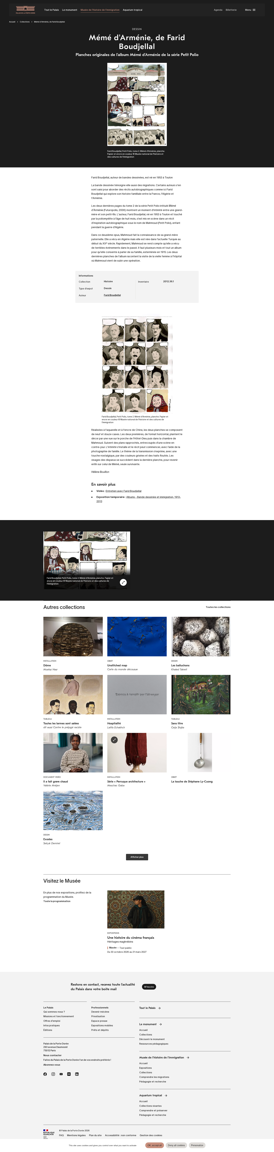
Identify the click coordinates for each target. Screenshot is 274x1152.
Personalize (197, 1145)
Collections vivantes (150, 1106)
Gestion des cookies (151, 1135)
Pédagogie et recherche (152, 1081)
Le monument (69, 10)
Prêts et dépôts (100, 1030)
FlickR (69, 1074)
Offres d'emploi (51, 1021)
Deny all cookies (176, 1145)
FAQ (61, 1135)
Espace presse (99, 1021)
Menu (248, 10)
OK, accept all (155, 1145)
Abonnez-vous (51, 1064)
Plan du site (95, 1135)
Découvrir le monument (152, 1039)
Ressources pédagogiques (153, 1043)
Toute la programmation (56, 901)
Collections (25, 22)
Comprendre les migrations (154, 1077)
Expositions (145, 1068)
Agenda (218, 10)
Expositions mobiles (102, 1025)
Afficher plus (137, 857)
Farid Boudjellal (112, 295)
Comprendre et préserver (153, 1110)
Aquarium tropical (132, 10)
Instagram (53, 1074)
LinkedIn (77, 1074)
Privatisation (98, 1016)
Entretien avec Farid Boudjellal (123, 491)
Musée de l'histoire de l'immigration (100, 10)
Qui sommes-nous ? (54, 1011)
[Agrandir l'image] (123, 582)
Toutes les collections (218, 607)
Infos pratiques (51, 1025)
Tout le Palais (51, 10)
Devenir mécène (100, 1011)
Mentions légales (76, 1135)
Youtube (61, 1074)
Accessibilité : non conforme (120, 1135)
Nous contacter (52, 1055)
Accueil (12, 22)
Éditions (47, 1030)
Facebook (45, 1074)
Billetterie (231, 10)
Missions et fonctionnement (58, 1016)
